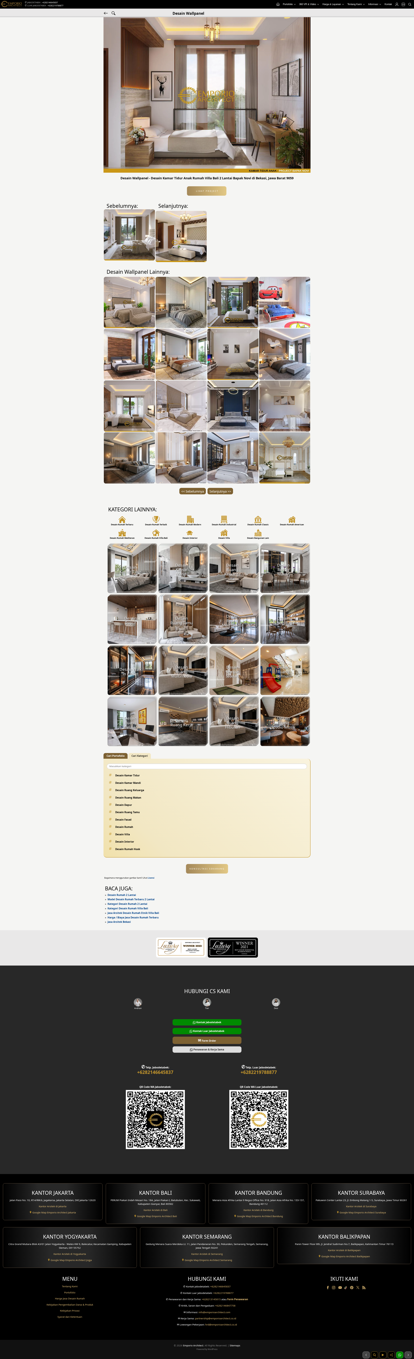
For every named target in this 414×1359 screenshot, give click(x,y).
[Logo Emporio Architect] (11, 4)
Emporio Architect (193, 1345)
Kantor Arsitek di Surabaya (361, 1206)
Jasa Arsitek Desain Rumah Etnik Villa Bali (133, 913)
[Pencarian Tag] (113, 13)
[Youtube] (340, 1288)
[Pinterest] (352, 1288)
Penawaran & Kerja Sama (208, 1049)
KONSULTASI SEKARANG (207, 868)
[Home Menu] (278, 4)
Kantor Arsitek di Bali (156, 1210)
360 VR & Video (308, 4)
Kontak (388, 4)
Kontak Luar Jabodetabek (208, 1031)
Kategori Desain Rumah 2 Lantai (127, 903)
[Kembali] (106, 13)
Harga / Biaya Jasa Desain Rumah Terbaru (133, 917)
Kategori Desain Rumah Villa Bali (128, 908)
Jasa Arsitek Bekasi (119, 921)
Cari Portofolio (115, 755)
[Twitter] (358, 1289)
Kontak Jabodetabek (208, 1022)
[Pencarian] (410, 4)
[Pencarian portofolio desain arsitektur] (374, 1355)
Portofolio (288, 4)
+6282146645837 (50, 2)
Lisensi (151, 877)
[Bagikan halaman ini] (391, 1355)
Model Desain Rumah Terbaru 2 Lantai (131, 899)
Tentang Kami (354, 4)
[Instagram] (334, 1288)
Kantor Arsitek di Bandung (258, 1210)
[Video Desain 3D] (383, 1355)
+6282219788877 (55, 5)
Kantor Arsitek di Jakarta (52, 1206)
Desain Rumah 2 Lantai (122, 895)
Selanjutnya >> (220, 491)
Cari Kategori (139, 755)
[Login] (397, 4)
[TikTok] (346, 1288)
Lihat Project (206, 191)
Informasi (373, 4)
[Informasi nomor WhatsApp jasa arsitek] (399, 1355)
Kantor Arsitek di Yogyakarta (70, 1253)
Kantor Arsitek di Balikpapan (344, 1250)
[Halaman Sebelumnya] (366, 1355)
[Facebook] (328, 1288)
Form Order (207, 1040)
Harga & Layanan (332, 4)
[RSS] (363, 1288)
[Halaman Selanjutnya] (408, 1355)
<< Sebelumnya (192, 491)
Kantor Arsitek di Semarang (207, 1253)
